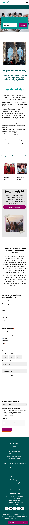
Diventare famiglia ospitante (14, 483)
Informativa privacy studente (14, 456)
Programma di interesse (9, 368)
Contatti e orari (14, 493)
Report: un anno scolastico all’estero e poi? (14, 463)
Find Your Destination (8, 22)
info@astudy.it (16, 500)
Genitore (5, 340)
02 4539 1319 (17, 498)
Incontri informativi (14, 474)
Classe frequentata (7, 361)
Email (4, 321)
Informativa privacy (14, 453)
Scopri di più (14, 468)
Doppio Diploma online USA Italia (14, 490)
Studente (5, 338)
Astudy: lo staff (14, 449)
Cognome (4, 317)
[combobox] (3, 332)
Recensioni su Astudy (14, 458)
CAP (3, 350)
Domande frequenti (14, 451)
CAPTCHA (5, 418)
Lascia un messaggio (8, 375)
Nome (3, 310)
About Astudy (14, 443)
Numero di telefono (8, 328)
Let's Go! (23, 25)
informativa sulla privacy (11, 414)
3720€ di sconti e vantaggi (18, 523)
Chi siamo (14, 446)
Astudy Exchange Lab (14, 485)
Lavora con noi (14, 461)
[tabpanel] (9, 171)
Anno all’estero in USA (14, 471)
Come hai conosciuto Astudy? (11, 401)
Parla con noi (14, 477)
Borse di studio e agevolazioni (14, 480)
